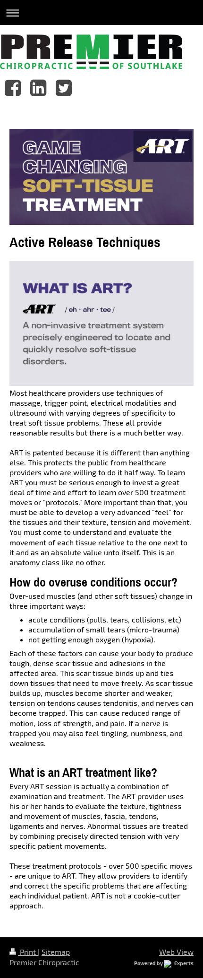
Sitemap (56, 951)
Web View (176, 951)
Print (28, 951)
